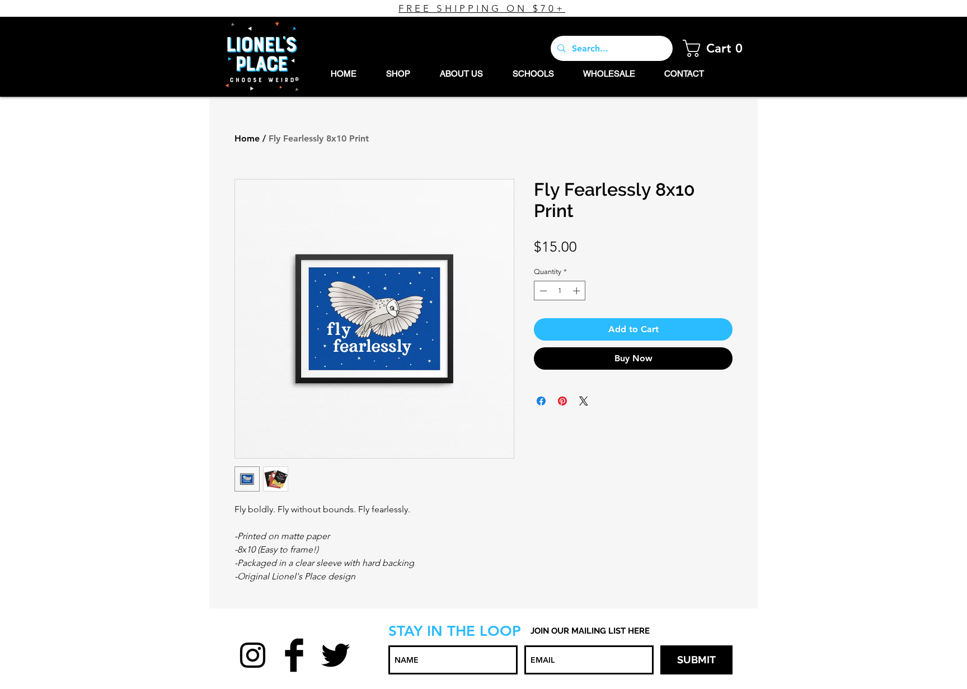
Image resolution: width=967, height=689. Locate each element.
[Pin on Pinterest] (562, 401)
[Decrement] (542, 290)
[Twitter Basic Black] (335, 655)
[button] (716, 48)
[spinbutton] (560, 290)
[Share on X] (583, 401)
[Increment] (577, 290)
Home (247, 138)
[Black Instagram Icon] (253, 655)
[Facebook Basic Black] (294, 655)
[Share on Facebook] (541, 401)
